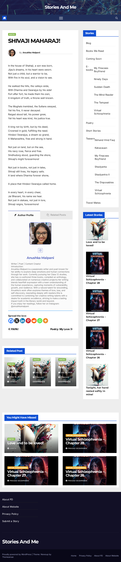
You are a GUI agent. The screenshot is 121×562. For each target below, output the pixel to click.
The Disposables (104, 182)
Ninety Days (101, 79)
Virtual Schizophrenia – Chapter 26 (96, 354)
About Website (10, 506)
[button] (116, 18)
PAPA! (15, 329)
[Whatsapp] (39, 320)
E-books (89, 68)
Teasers (90, 138)
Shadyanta (101, 166)
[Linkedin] (22, 320)
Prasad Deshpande (77, 448)
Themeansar (7, 557)
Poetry (12, 34)
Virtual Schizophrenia (102, 112)
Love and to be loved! (25, 443)
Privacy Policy (10, 513)
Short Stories (93, 130)
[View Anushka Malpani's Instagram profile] (40, 250)
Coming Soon (94, 58)
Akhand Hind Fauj (105, 140)
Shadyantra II (102, 174)
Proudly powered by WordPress (17, 554)
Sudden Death (102, 86)
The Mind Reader (103, 94)
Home (73, 555)
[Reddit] (34, 320)
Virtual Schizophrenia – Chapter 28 (96, 279)
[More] (45, 320)
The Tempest (101, 102)
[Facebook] (11, 320)
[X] (16, 320)
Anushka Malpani (31, 52)
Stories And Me (60, 7)
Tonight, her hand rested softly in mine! (97, 391)
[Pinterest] (28, 320)
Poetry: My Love (60, 329)
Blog (88, 43)
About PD (7, 499)
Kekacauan (101, 147)
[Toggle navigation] (61, 18)
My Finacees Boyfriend (101, 70)
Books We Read (95, 50)
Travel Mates (93, 202)
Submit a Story (10, 521)
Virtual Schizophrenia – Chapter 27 (96, 317)
